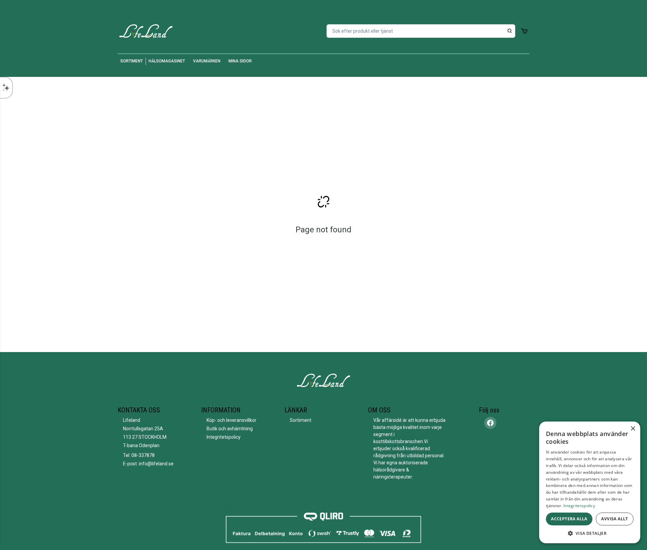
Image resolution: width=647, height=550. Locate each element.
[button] (590, 533)
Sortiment (300, 420)
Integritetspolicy (224, 437)
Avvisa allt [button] (614, 519)
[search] (509, 31)
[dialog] (589, 482)
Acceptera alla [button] (569, 519)
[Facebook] (490, 423)
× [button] (632, 428)
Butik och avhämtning (230, 428)
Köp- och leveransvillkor (231, 420)
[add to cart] (524, 31)
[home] (146, 31)
